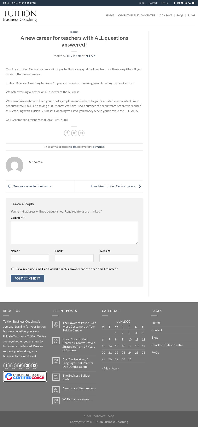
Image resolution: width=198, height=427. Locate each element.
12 (143, 339)
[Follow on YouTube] (193, 3)
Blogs (74, 32)
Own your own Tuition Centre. (32, 186)
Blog (141, 2)
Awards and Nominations (79, 388)
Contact (152, 2)
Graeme (90, 56)
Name (15, 250)
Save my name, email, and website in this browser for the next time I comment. (67, 269)
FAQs (164, 2)
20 (103, 352)
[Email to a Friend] (81, 133)
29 (116, 359)
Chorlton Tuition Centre (136, 15)
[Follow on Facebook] (174, 3)
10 (129, 339)
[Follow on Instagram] (178, 3)
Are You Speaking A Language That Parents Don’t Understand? (77, 362)
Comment (18, 217)
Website (104, 250)
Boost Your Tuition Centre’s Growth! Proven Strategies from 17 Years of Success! (78, 344)
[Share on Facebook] (67, 133)
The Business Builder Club (76, 377)
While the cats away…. (77, 399)
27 (103, 359)
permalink (98, 146)
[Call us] (189, 3)
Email (59, 250)
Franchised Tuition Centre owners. (114, 186)
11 (136, 339)
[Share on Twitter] (74, 133)
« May (106, 368)
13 (103, 346)
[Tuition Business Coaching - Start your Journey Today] (20, 15)
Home (110, 15)
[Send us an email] (186, 3)
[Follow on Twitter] (182, 3)
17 (129, 346)
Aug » (115, 368)
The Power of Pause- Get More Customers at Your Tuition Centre (79, 326)
